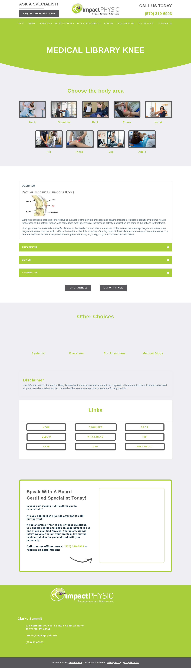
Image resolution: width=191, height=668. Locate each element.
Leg (95, 446)
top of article (78, 288)
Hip (145, 437)
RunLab (108, 24)
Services (44, 24)
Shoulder (96, 427)
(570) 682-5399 (131, 662)
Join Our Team (125, 24)
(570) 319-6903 (74, 546)
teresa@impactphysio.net (41, 635)
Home (21, 24)
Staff (31, 24)
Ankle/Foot (145, 446)
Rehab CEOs (75, 662)
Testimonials (145, 24)
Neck (46, 427)
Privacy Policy (114, 662)
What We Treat (63, 24)
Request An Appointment (39, 13)
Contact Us (165, 24)
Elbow (46, 437)
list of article (113, 288)
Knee (46, 446)
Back (144, 427)
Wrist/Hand (95, 437)
